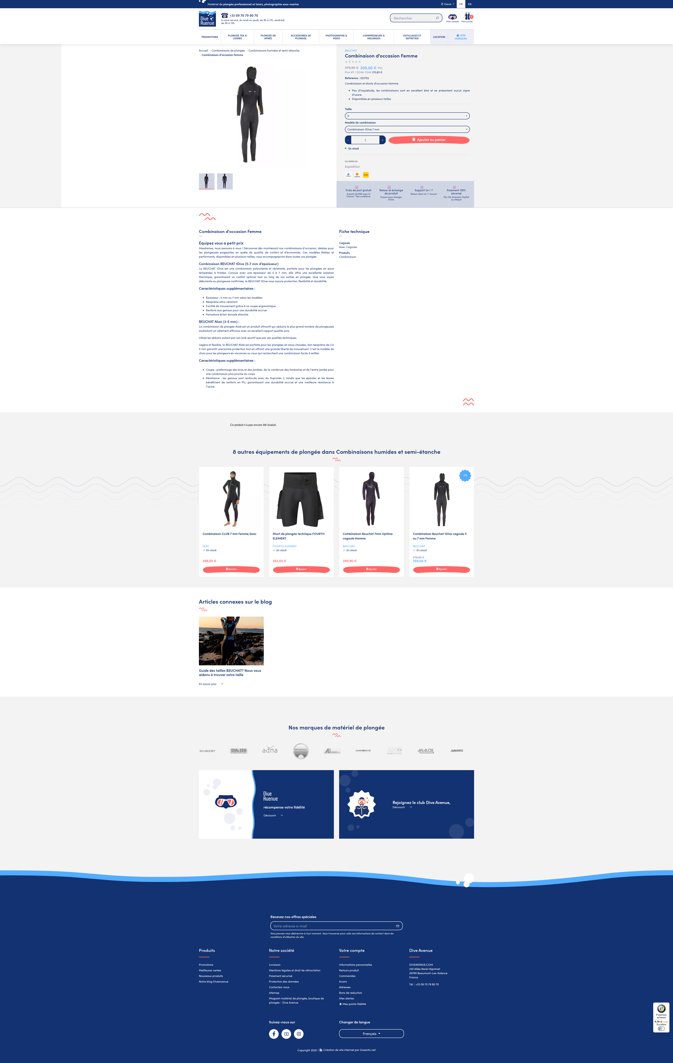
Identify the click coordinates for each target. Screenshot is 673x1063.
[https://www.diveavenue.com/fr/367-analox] (394, 751)
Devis (448, 4)
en (469, 4)
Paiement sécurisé (280, 976)
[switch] (661, 1029)
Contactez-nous (279, 987)
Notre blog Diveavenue (213, 981)
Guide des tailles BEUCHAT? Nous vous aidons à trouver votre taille (230, 672)
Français (370, 1033)
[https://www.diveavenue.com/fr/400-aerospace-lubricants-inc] (301, 751)
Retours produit (349, 970)
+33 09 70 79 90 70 (244, 15)
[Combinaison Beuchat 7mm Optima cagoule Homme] (371, 522)
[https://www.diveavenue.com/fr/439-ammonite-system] (332, 751)
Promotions (206, 964)
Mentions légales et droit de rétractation (294, 970)
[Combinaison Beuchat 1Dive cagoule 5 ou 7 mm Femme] (441, 522)
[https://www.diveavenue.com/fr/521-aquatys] (456, 751)
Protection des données (284, 981)
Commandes (347, 976)
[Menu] (667, 1005)
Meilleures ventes (210, 970)
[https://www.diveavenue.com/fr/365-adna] (238, 751)
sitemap (274, 992)
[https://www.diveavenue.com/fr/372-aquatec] (425, 751)
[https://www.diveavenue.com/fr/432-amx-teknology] (363, 751)
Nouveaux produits (211, 976)
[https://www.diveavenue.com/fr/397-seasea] (207, 751)
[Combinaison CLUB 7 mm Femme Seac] (231, 522)
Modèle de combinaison (360, 122)
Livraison (274, 964)
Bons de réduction (350, 992)
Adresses (345, 987)
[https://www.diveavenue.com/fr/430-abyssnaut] (269, 751)
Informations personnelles (355, 964)
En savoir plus (208, 684)
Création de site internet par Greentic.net (349, 1050)
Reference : (352, 78)
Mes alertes (346, 998)
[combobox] (407, 115)
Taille (348, 109)
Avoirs (343, 981)
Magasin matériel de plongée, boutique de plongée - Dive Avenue (296, 1000)
